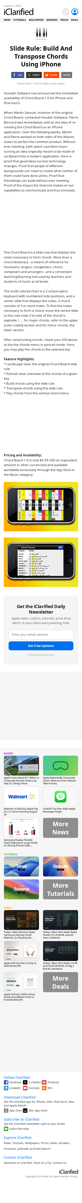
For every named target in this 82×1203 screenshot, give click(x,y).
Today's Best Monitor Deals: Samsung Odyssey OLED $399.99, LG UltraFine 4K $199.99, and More (19, 936)
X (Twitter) (35, 1082)
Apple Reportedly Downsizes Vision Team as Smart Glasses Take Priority (59, 780)
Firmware (10, 1148)
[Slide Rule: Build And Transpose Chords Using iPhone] (41, 506)
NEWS (7, 20)
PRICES (64, 20)
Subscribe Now (19, 1128)
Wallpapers (32, 1143)
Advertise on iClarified (18, 1163)
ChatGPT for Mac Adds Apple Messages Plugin (59, 810)
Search (46, 1148)
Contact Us (59, 1163)
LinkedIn (15, 1088)
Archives (35, 1148)
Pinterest (53, 1082)
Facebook (15, 1082)
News (7, 1143)
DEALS (74, 20)
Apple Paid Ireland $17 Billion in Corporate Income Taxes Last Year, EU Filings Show (21, 780)
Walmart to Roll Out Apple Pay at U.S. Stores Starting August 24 (21, 811)
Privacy (74, 1176)
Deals (53, 1143)
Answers (64, 1143)
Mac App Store (38, 1110)
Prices (45, 1143)
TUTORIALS (19, 20)
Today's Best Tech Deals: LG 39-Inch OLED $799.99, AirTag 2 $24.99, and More (60, 965)
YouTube (34, 1088)
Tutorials (17, 1143)
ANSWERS (52, 20)
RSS (50, 1088)
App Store (16, 1110)
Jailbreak (22, 1148)
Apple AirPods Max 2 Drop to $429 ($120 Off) (20, 964)
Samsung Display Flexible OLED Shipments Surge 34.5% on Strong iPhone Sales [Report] (20, 844)
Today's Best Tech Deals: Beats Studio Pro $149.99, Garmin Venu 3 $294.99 (60, 934)
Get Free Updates (41, 646)
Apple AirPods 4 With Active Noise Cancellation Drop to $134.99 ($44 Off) (19, 997)
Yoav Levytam (58, 83)
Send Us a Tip (42, 1163)
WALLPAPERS (36, 20)
